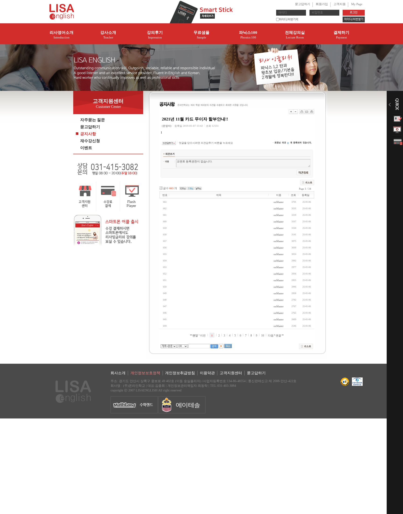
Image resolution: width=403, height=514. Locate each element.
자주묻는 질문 (92, 120)
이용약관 (207, 373)
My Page (356, 4)
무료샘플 (201, 34)
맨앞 (195, 335)
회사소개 (118, 373)
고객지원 (340, 4)
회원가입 (322, 4)
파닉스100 (248, 34)
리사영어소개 (61, 34)
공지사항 (88, 134)
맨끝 (279, 335)
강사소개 (108, 34)
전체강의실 (295, 34)
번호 (164, 195)
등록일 (305, 195)
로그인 (354, 12)
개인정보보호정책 (145, 373)
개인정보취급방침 (180, 373)
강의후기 (155, 34)
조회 (293, 195)
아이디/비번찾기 (353, 19)
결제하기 (341, 34)
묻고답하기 (302, 4)
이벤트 (86, 148)
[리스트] (306, 346)
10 (262, 335)
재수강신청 (90, 141)
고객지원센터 (231, 373)
